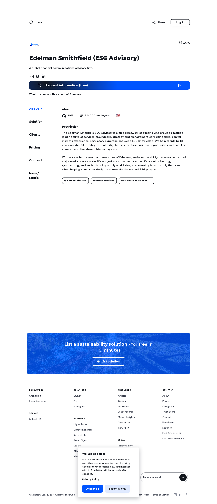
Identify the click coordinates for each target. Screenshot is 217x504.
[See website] (37, 76)
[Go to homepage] (36, 22)
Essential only (117, 488)
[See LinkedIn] (43, 76)
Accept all (92, 488)
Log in (180, 22)
